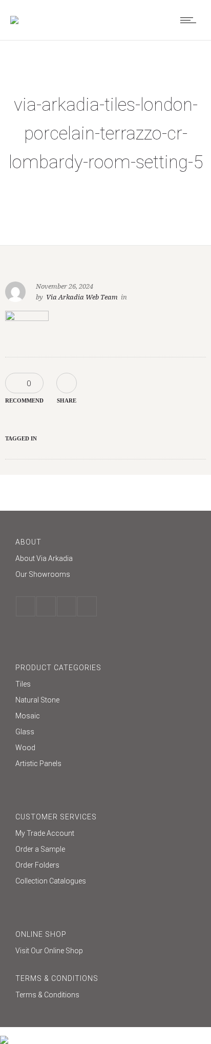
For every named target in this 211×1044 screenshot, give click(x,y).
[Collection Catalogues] (105, 881)
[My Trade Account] (105, 834)
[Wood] (105, 749)
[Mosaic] (105, 717)
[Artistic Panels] (105, 763)
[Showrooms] (105, 574)
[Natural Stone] (105, 701)
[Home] (14, 20)
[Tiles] (105, 685)
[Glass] (105, 733)
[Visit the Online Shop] (105, 950)
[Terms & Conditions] (105, 994)
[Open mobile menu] (190, 20)
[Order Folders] (105, 866)
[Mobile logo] (4, 1033)
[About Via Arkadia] (105, 560)
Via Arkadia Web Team (82, 297)
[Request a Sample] (105, 850)
